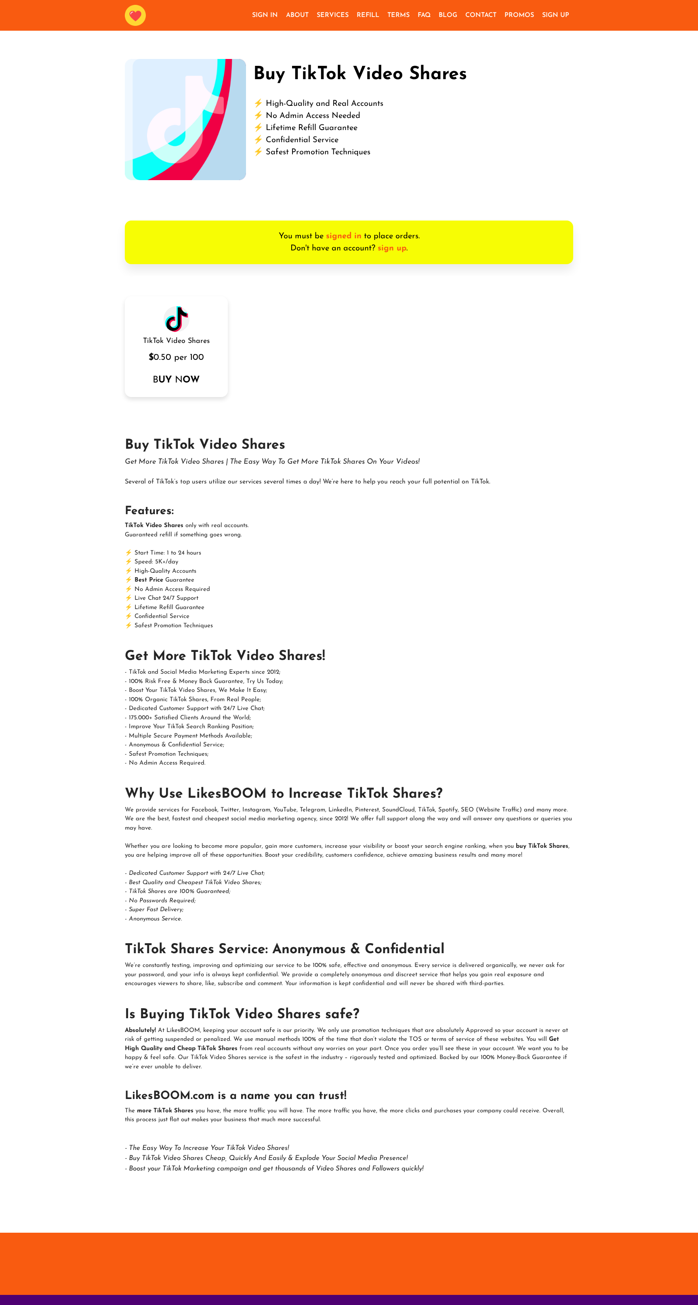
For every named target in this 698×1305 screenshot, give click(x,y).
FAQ (424, 15)
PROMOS (519, 15)
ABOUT (297, 15)
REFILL (368, 15)
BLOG (448, 15)
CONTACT (480, 15)
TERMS (398, 15)
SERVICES (333, 15)
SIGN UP (555, 15)
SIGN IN (265, 15)
